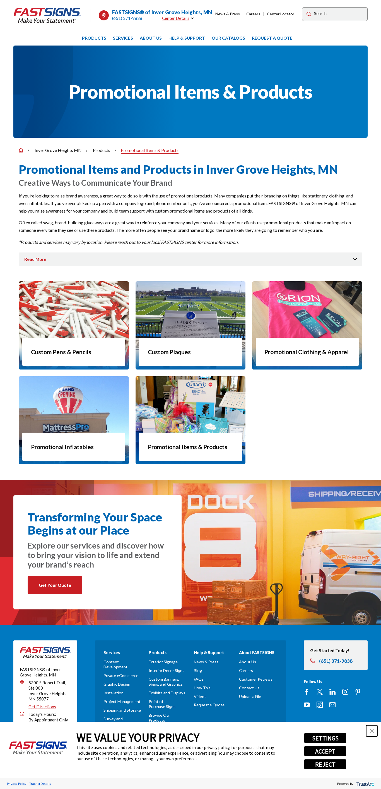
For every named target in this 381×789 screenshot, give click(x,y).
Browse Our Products (159, 718)
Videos (200, 696)
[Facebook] (307, 692)
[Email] (332, 705)
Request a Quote (209, 704)
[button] (371, 730)
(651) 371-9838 (127, 18)
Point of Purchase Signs (162, 704)
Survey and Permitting (113, 721)
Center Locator (280, 13)
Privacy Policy (16, 783)
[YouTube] (307, 705)
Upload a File (250, 696)
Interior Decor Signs (166, 670)
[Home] (47, 15)
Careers (253, 13)
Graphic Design (116, 684)
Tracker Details (40, 783)
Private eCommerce (120, 675)
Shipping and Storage (122, 710)
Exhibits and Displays (167, 692)
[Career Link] (320, 705)
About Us (247, 661)
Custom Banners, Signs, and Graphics (166, 681)
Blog (198, 670)
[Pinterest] (358, 692)
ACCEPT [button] (325, 751)
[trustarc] (364, 783)
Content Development (115, 664)
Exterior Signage (163, 661)
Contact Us (249, 687)
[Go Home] (21, 150)
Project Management (122, 701)
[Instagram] (345, 692)
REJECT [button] (325, 764)
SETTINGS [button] (325, 738)
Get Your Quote (55, 585)
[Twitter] (320, 692)
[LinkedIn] (332, 692)
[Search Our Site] (309, 14)
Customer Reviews (256, 679)
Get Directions (42, 706)
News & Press (227, 13)
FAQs (199, 679)
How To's (202, 687)
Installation (113, 692)
